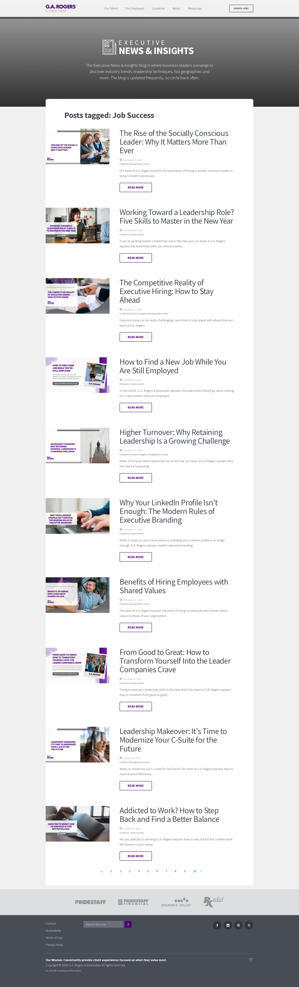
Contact (51, 923)
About (176, 8)
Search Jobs (241, 8)
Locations (158, 8)
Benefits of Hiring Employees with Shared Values (174, 585)
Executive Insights (138, 313)
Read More (136, 187)
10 (194, 871)
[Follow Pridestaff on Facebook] (217, 928)
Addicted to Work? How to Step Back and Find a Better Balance (169, 814)
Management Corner (139, 164)
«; (102, 871)
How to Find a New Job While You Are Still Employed (173, 365)
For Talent (111, 8)
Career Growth (136, 234)
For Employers (134, 8)
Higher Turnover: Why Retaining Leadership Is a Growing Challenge (175, 436)
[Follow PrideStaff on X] (249, 928)
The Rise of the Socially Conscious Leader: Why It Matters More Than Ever (174, 141)
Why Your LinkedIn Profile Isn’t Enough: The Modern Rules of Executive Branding (169, 511)
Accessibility (53, 931)
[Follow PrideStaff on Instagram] (238, 928)
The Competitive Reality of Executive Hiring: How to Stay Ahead (166, 291)
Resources (195, 8)
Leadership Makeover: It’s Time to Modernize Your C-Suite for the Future (173, 740)
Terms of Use (54, 938)
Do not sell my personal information (63, 970)
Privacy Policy (54, 945)
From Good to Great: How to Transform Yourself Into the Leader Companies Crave (175, 660)
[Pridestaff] (61, 8)
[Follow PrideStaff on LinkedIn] (228, 928)
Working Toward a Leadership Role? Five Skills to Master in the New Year (177, 216)
